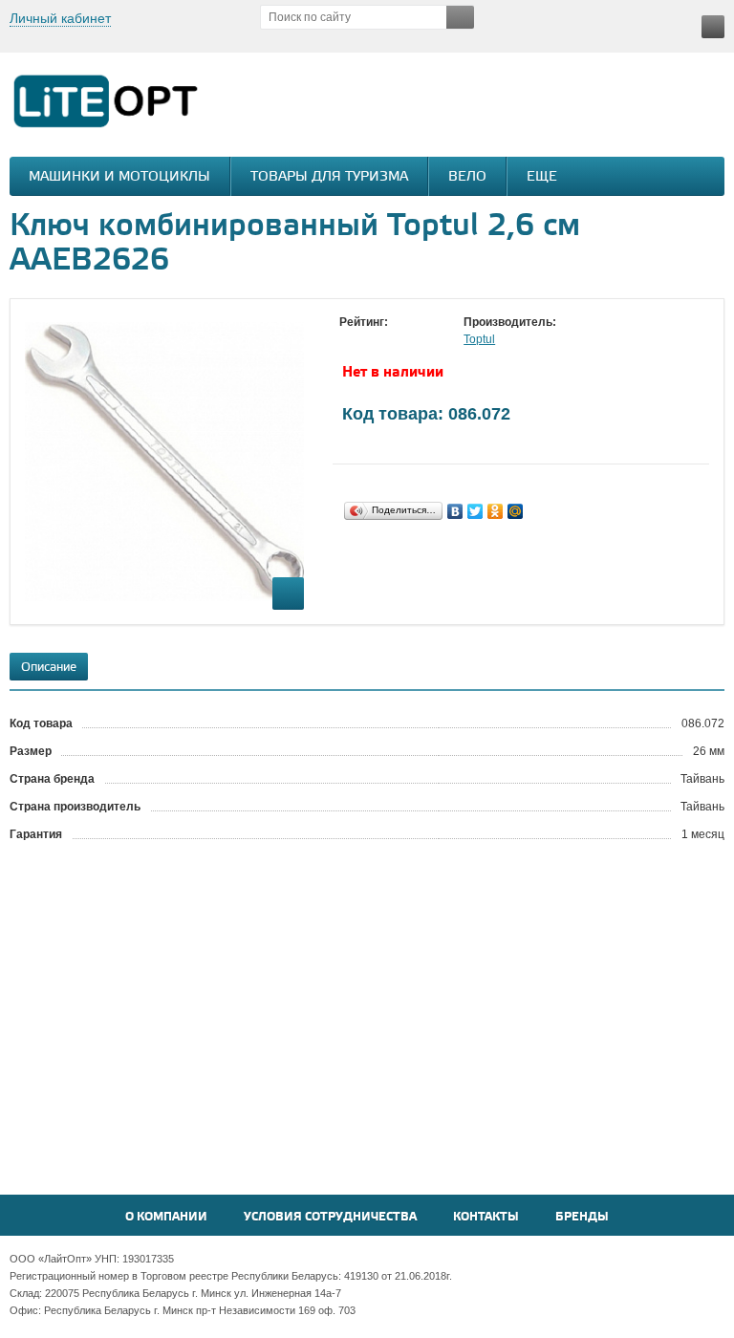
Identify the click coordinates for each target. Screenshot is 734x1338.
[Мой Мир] (516, 511)
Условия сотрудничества (330, 1217)
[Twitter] (475, 511)
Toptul (479, 339)
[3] (387, 340)
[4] (406, 340)
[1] (348, 340)
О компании (166, 1217)
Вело (467, 177)
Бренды (582, 1217)
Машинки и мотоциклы (119, 177)
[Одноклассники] (496, 511)
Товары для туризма (329, 177)
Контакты (486, 1217)
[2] (368, 340)
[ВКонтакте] (455, 511)
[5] (425, 340)
